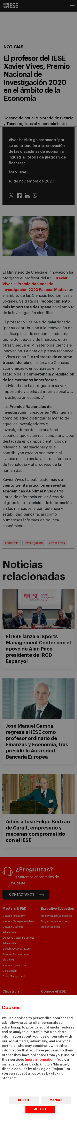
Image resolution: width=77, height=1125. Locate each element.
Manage (56, 1100)
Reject (24, 1100)
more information (40, 1059)
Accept (40, 1109)
